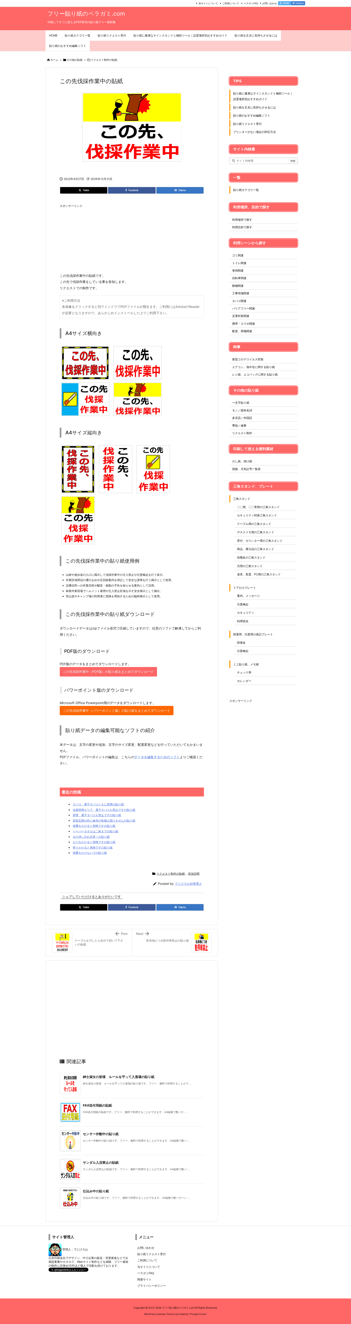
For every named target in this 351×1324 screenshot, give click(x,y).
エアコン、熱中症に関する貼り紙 (253, 367)
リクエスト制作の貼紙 (104, 59)
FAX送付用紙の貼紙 (97, 1105)
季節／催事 (239, 425)
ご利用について (230, 3)
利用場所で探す (242, 219)
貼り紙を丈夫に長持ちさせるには (254, 107)
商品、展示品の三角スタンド (255, 549)
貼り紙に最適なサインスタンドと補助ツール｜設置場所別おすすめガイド (263, 96)
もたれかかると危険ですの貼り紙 (94, 842)
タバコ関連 (239, 301)
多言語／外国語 (242, 418)
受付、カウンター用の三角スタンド (260, 540)
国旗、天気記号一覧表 (246, 469)
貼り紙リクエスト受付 (247, 123)
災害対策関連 (240, 316)
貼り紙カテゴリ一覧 (246, 190)
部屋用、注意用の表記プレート (253, 634)
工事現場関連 (240, 293)
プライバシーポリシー (151, 1285)
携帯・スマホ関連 (243, 323)
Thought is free (198, 1314)
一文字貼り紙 (240, 402)
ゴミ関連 (238, 255)
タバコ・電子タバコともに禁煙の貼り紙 (98, 804)
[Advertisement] (132, 238)
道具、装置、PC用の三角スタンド (259, 574)
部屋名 (241, 642)
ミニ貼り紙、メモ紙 (246, 664)
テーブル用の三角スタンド (254, 524)
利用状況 (242, 621)
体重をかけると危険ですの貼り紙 (94, 825)
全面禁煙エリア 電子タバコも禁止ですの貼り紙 (104, 809)
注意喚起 (242, 604)
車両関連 (238, 270)
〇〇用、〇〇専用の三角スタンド (258, 507)
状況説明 (193, 873)
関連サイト (144, 1279)
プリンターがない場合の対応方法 (254, 132)
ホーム (54, 59)
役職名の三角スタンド (251, 557)
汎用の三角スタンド (250, 566)
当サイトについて (208, 3)
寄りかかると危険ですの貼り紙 (93, 847)
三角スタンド (241, 498)
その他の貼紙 (74, 59)
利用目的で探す (242, 227)
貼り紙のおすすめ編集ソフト (251, 115)
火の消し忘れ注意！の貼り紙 (91, 836)
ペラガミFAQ (251, 3)
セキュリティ (245, 612)
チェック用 (244, 672)
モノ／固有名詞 (242, 410)
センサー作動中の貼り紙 (101, 1134)
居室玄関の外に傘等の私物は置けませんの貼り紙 (104, 820)
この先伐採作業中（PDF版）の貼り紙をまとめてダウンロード (108, 672)
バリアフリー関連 (243, 308)
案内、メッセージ (248, 595)
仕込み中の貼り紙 (96, 1191)
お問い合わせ (269, 3)
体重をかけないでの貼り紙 (90, 852)
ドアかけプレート (244, 587)
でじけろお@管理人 (188, 884)
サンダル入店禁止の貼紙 (101, 1162)
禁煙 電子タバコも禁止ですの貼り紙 (97, 815)
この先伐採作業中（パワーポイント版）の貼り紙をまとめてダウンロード (116, 711)
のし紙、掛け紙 (242, 461)
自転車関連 (239, 278)
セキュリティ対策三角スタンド (257, 515)
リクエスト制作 (242, 433)
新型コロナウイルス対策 (247, 359)
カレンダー (244, 681)
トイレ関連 (239, 263)
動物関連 (238, 285)
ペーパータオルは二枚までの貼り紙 (95, 831)
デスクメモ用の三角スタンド (255, 532)
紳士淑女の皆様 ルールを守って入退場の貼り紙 (118, 1077)
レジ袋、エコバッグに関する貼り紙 (255, 374)
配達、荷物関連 (242, 331)
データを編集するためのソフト (157, 757)
